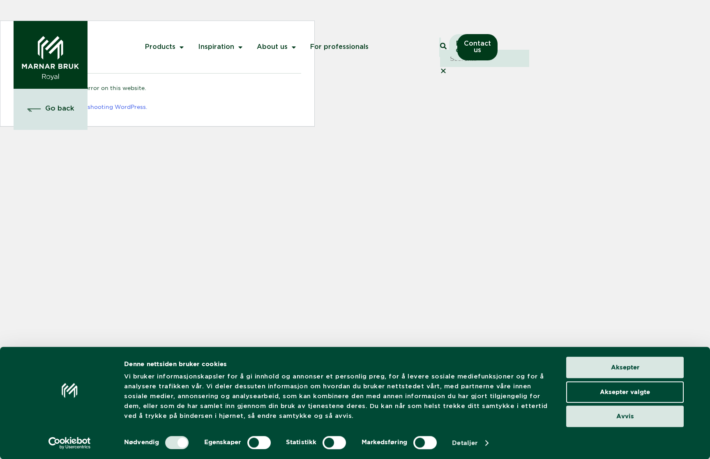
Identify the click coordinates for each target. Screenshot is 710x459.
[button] (50, 109)
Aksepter (625, 367)
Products (160, 47)
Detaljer (464, 442)
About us (272, 47)
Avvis (625, 416)
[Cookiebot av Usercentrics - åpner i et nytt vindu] (70, 443)
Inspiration (216, 47)
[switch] (259, 442)
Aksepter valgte (625, 391)
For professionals (339, 47)
